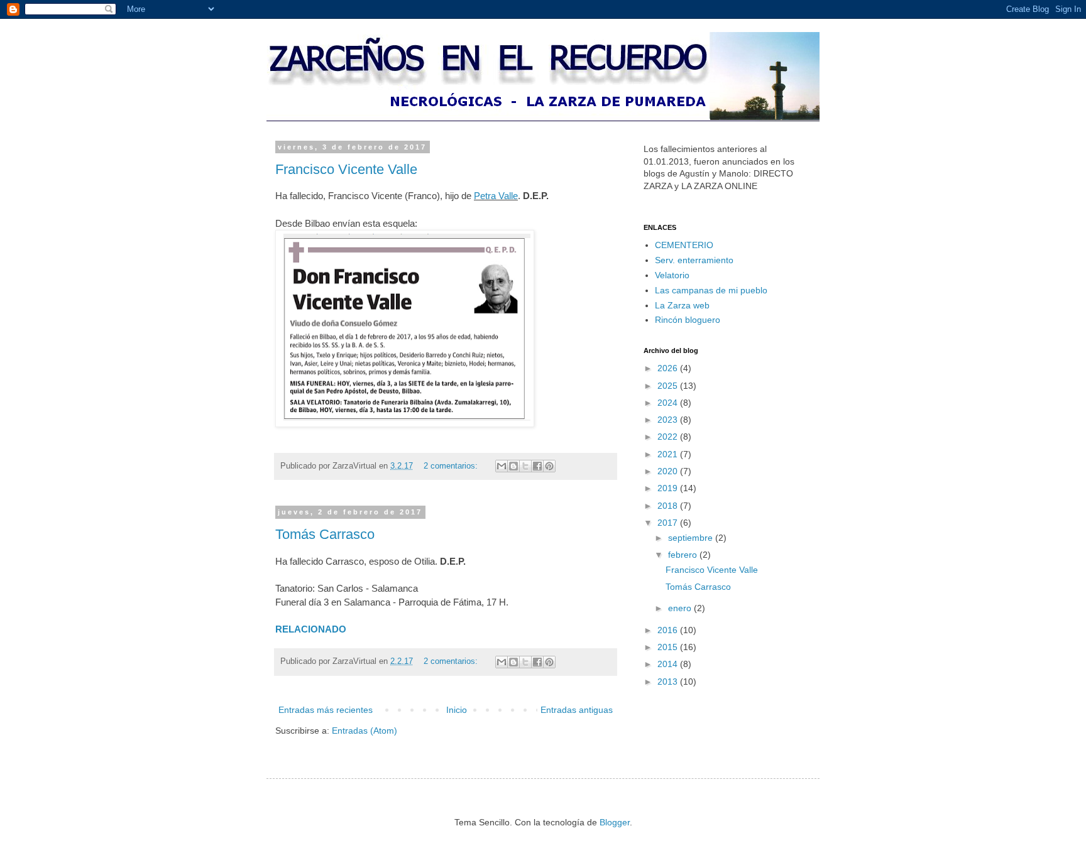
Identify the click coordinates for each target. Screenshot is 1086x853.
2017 (668, 523)
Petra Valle (496, 195)
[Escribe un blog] (513, 466)
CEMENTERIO (684, 245)
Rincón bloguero (687, 320)
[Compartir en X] (525, 466)
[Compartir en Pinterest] (549, 466)
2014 (668, 664)
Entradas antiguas (576, 710)
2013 (668, 681)
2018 (668, 506)
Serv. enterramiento (694, 260)
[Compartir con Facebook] (537, 466)
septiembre (691, 538)
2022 (668, 437)
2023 (668, 420)
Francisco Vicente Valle (346, 169)
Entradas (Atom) (364, 730)
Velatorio (672, 275)
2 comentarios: (452, 466)
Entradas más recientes (325, 710)
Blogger (615, 822)
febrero (683, 555)
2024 (668, 403)
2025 (668, 386)
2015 (668, 647)
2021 (668, 454)
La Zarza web (682, 305)
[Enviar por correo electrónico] (501, 466)
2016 (668, 630)
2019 (668, 488)
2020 (668, 471)
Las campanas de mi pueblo (711, 290)
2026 (668, 368)
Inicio (456, 710)
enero (681, 608)
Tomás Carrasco (325, 534)
